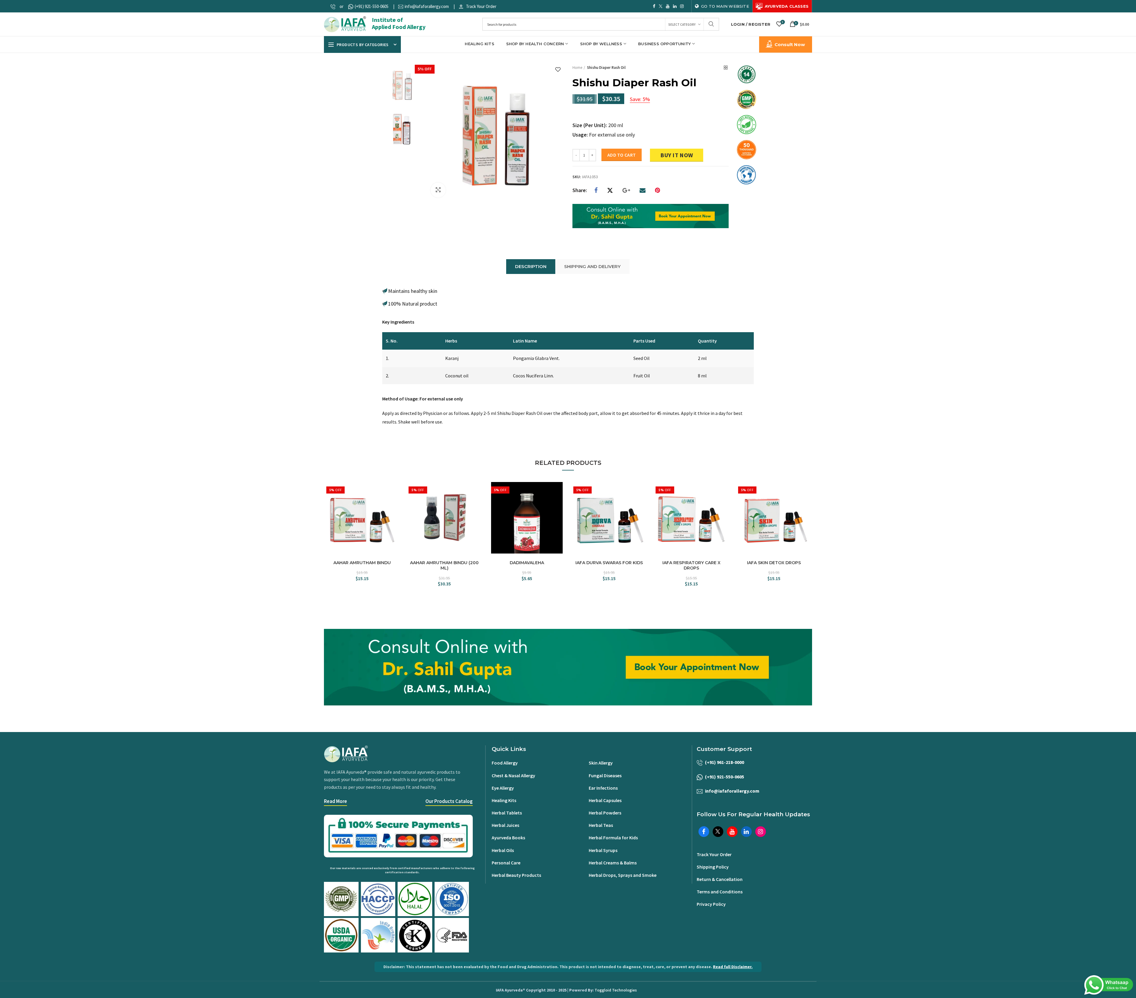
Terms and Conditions (720, 892)
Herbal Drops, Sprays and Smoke (622, 875)
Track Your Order (481, 6)
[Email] (642, 190)
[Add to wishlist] (558, 69)
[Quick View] (395, 511)
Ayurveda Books (508, 837)
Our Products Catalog (449, 801)
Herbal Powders (605, 813)
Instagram (681, 6)
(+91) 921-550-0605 (371, 6)
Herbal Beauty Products (516, 875)
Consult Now (789, 44)
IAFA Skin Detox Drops (774, 562)
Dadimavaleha (527, 562)
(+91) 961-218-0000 (724, 762)
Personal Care (506, 863)
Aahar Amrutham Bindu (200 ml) (444, 565)
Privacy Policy (711, 904)
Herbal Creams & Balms (613, 863)
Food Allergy (505, 763)
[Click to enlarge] (438, 190)
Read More (335, 801)
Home (577, 67)
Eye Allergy (503, 788)
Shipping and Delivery (592, 266)
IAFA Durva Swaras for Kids (609, 562)
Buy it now (676, 155)
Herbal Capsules (605, 800)
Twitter (660, 6)
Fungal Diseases (605, 775)
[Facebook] (596, 190)
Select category (682, 24)
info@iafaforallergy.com (427, 6)
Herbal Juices (505, 825)
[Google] (626, 190)
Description (530, 266)
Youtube (667, 6)
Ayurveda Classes (787, 6)
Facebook (654, 6)
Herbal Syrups (603, 850)
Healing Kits (504, 800)
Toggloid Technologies (616, 990)
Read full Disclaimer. (733, 966)
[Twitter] (610, 190)
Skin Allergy (601, 763)
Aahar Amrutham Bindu (362, 562)
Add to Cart (621, 155)
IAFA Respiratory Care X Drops (691, 565)
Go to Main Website (725, 6)
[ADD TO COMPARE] (395, 500)
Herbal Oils (503, 850)
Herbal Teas (601, 825)
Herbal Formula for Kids (613, 837)
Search (711, 24)
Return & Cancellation (720, 879)
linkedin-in (674, 6)
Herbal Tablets (507, 813)
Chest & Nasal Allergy (513, 775)
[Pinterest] (657, 190)
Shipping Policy (713, 867)
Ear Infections (603, 788)
